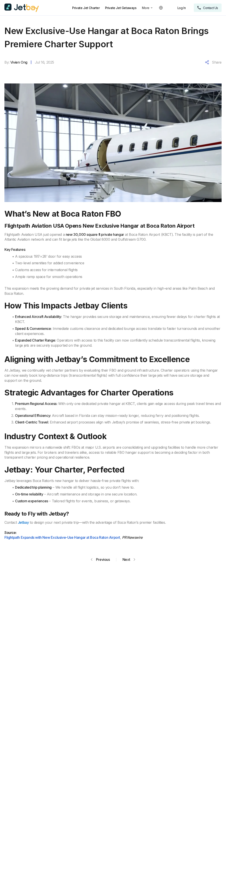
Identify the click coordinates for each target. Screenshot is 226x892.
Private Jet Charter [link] (86, 8)
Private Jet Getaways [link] (121, 8)
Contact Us (210, 8)
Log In (181, 8)
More (145, 8)
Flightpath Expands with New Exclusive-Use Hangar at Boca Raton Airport (62, 537)
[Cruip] (21, 8)
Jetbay (23, 522)
